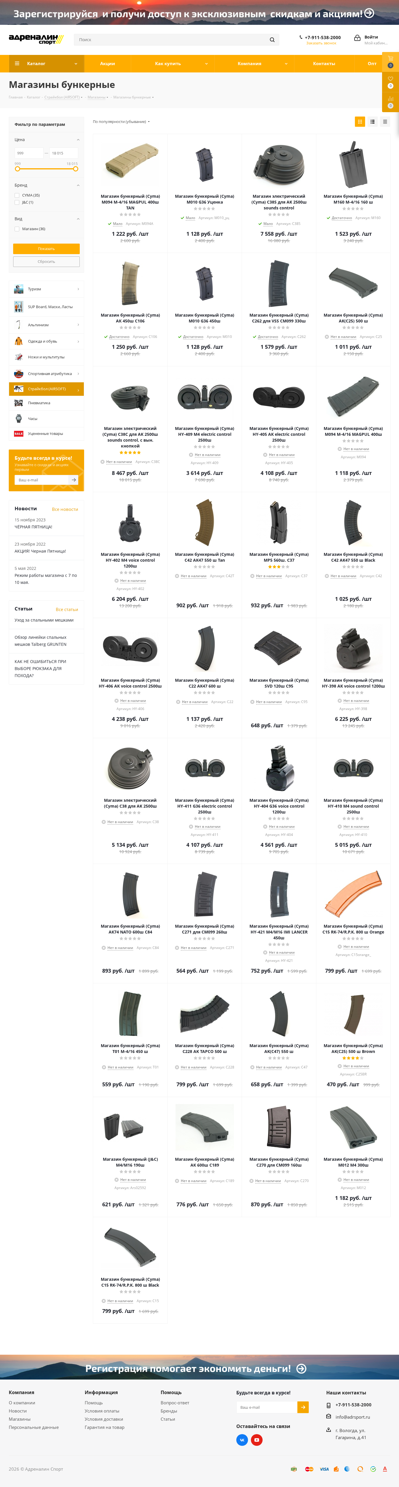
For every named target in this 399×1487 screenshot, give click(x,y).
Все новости (65, 509)
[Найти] (272, 40)
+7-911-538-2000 (323, 37)
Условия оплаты (102, 1411)
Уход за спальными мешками (44, 620)
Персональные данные (34, 1427)
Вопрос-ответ (175, 1403)
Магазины (20, 1419)
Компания (21, 1392)
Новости (18, 1411)
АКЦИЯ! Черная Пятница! (40, 551)
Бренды (169, 1411)
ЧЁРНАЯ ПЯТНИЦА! (33, 527)
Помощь (94, 1403)
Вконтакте (242, 1440)
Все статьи (67, 609)
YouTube (257, 1440)
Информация (101, 1392)
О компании (22, 1403)
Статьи (168, 1419)
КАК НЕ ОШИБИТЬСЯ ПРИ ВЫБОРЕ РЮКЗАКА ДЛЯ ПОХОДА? (40, 668)
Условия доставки (104, 1419)
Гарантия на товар (104, 1427)
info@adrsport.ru (353, 1417)
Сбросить (46, 261)
